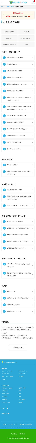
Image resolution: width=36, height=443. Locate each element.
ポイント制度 (22, 399)
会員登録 (4, 399)
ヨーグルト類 (22, 374)
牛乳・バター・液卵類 (7, 376)
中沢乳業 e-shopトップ (10, 362)
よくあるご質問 (6, 402)
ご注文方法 (5, 391)
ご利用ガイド (5, 385)
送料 (20, 391)
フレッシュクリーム (7, 371)
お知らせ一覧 (5, 414)
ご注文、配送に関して (9, 31)
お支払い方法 (5, 393)
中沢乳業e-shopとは (7, 388)
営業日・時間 (22, 388)
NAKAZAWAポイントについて (9, 44)
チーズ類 (21, 376)
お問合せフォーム (18, 347)
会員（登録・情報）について (26, 38)
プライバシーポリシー (13, 424)
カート (33, 2)
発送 (20, 393)
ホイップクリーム (23, 371)
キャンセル (5, 396)
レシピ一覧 (4, 408)
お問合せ (21, 402)
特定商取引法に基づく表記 (26, 424)
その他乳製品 (5, 374)
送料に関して (26, 31)
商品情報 (4, 368)
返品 (20, 396)
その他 (26, 44)
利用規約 (5, 424)
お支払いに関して (9, 38)
